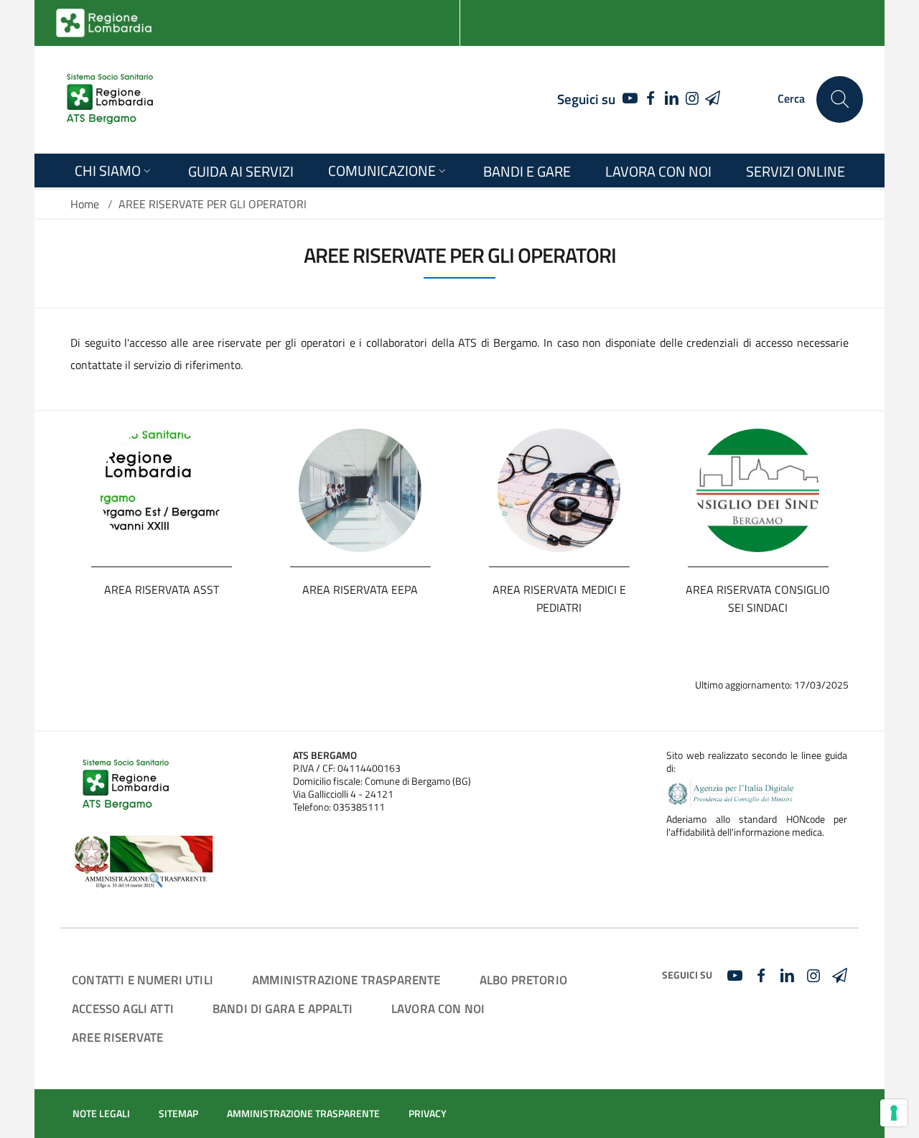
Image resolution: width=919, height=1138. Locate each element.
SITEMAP (178, 1113)
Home (84, 204)
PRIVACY (428, 1113)
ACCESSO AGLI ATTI (123, 1008)
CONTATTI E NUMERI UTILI (142, 979)
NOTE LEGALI (101, 1113)
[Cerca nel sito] (839, 99)
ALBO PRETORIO (523, 979)
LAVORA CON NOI (438, 1008)
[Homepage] (110, 99)
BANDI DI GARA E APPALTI (283, 1008)
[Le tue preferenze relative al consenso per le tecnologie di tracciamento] (894, 1113)
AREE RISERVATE (117, 1037)
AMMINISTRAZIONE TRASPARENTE (346, 979)
